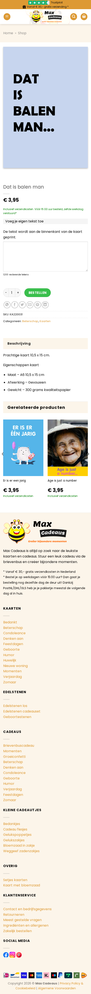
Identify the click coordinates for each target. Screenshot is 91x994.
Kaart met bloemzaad (21, 885)
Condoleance (14, 633)
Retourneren (13, 914)
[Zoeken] (73, 16)
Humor (8, 655)
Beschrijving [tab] (19, 343)
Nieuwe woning (15, 665)
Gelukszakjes (14, 840)
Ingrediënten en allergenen (25, 925)
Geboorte (11, 649)
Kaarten (45, 321)
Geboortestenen (17, 716)
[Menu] (7, 16)
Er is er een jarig (14, 481)
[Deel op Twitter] (22, 304)
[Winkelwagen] (84, 16)
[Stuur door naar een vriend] (29, 304)
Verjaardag (12, 676)
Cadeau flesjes (15, 829)
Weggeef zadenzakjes (21, 851)
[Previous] (3, 462)
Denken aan (13, 638)
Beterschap (30, 321)
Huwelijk (9, 660)
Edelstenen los (15, 705)
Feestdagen (13, 643)
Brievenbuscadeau (18, 745)
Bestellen (38, 292)
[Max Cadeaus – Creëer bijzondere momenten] (46, 16)
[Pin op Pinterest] (37, 304)
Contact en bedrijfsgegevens (27, 909)
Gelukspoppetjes (17, 834)
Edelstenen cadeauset (21, 711)
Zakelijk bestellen (17, 931)
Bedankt (10, 622)
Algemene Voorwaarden (57, 988)
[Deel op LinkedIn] (45, 304)
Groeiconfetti (14, 756)
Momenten (12, 671)
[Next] (88, 462)
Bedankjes (11, 823)
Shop (22, 33)
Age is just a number (62, 481)
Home (8, 33)
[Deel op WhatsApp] (7, 304)
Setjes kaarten (15, 879)
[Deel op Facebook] (14, 304)
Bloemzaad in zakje (19, 845)
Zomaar (9, 682)
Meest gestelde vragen (22, 919)
